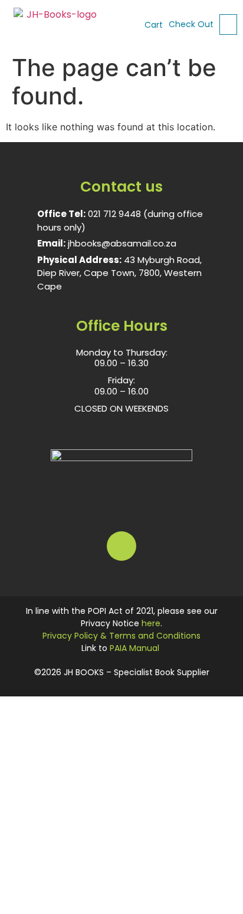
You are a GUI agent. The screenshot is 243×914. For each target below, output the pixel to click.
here (151, 623)
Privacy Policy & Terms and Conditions (121, 636)
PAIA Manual (134, 648)
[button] (228, 24)
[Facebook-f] (121, 546)
